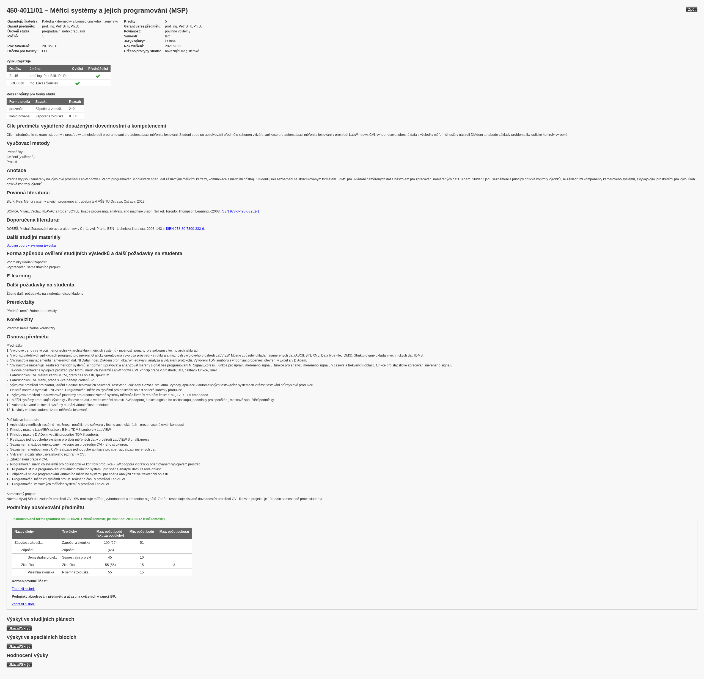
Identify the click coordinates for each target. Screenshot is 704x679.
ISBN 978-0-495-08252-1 (240, 211)
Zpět (691, 9)
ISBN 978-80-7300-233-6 (185, 229)
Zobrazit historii (23, 589)
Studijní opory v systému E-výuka (31, 245)
